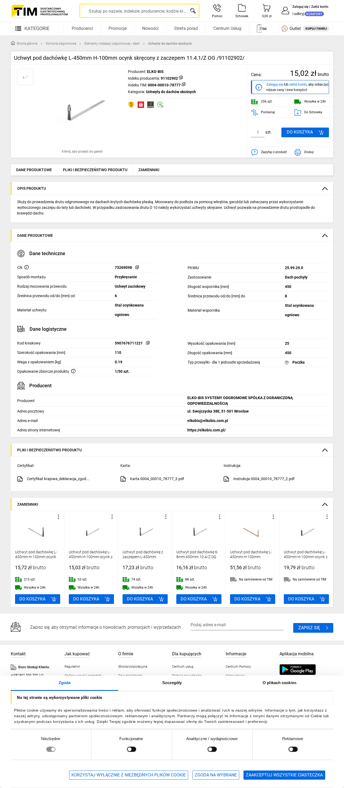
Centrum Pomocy (238, 667)
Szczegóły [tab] (172, 682)
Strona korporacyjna (132, 667)
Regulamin (72, 667)
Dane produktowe (34, 170)
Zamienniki (148, 170)
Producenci (82, 28)
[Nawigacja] (263, 28)
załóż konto (298, 84)
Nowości (150, 28)
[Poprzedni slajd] (16, 559)
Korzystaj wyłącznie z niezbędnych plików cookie (128, 775)
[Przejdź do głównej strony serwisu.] (39, 11)
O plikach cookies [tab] (279, 682)
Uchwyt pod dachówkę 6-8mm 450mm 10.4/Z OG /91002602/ (197, 557)
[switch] (131, 749)
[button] (82, 109)
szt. (268, 132)
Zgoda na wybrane (216, 775)
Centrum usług (183, 667)
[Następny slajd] (328, 559)
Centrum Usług (227, 28)
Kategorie (36, 28)
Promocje (118, 28)
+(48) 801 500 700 (24, 675)
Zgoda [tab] (65, 682)
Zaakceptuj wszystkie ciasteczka (284, 775)
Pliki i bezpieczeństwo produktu (95, 170)
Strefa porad (186, 28)
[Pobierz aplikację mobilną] (303, 669)
